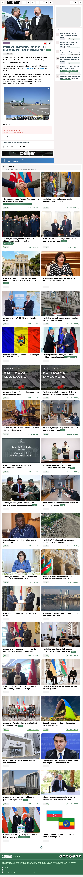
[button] (48, 88)
